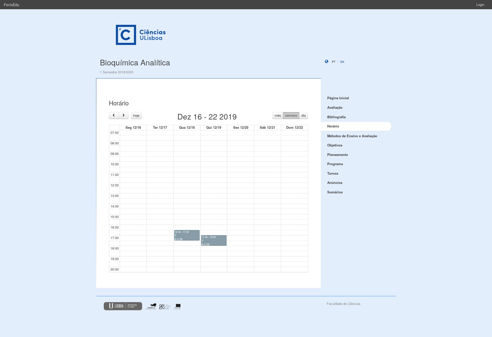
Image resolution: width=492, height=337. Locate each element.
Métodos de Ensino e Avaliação (352, 135)
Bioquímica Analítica (135, 62)
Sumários (335, 192)
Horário (333, 126)
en (342, 62)
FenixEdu (11, 4)
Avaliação (335, 107)
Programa (335, 163)
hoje (136, 115)
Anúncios (334, 182)
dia (303, 115)
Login (480, 4)
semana (291, 115)
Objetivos (334, 145)
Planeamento (337, 154)
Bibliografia (336, 116)
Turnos (332, 173)
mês (278, 115)
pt (333, 62)
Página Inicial (338, 97)
